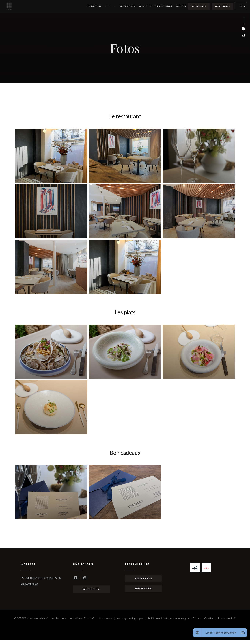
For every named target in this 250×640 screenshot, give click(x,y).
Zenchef (89, 618)
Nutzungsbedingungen (132, 619)
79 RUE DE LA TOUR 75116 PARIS (41, 577)
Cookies (211, 619)
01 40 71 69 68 (29, 584)
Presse (143, 6)
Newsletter (91, 589)
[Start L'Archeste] (9, 6)
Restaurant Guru (161, 6)
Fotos (109, 6)
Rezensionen (127, 6)
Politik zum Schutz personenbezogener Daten (176, 619)
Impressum (108, 619)
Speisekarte (94, 6)
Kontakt (181, 6)
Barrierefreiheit (227, 619)
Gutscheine (222, 6)
